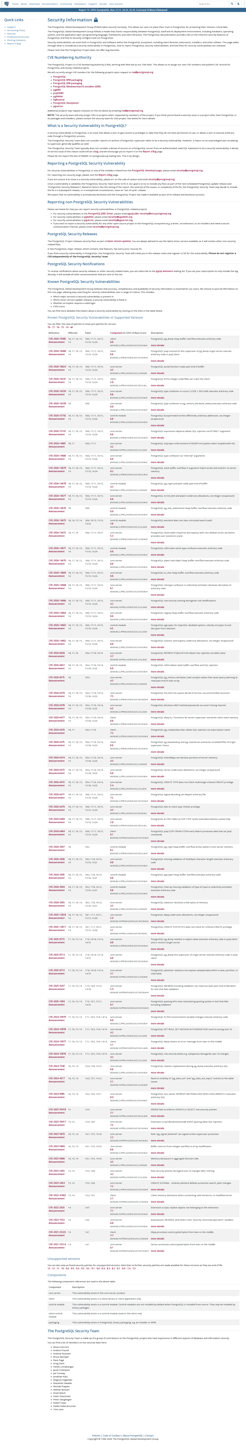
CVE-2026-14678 (57, 483)
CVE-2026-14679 (57, 467)
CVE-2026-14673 (57, 520)
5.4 (111, 785)
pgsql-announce (164, 271)
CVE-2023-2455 (57, 1170)
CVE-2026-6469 (57, 818)
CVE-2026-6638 (57, 652)
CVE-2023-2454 (57, 1182)
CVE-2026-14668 (57, 585)
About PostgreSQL (133, 1435)
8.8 (111, 342)
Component (116, 332)
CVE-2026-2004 (57, 886)
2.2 (111, 1137)
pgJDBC (57, 89)
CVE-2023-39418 (57, 1109)
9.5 (72, 1268)
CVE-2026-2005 (57, 874)
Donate (103, 3)
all (71, 327)
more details (157, 345)
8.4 (103, 1268)
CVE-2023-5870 (57, 1134)
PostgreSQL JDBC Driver (100, 213)
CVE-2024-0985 (57, 1093)
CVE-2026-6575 (57, 677)
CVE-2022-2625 (57, 1207)
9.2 (87, 1268)
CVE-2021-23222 (57, 1232)
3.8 (111, 382)
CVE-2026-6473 (57, 769)
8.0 (111, 1097)
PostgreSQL (59, 76)
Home (15, 3)
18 (49, 327)
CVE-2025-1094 (57, 1001)
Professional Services (18, 36)
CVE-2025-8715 (57, 939)
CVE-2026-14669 (57, 572)
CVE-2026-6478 (57, 705)
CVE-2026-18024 (57, 366)
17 (53, 327)
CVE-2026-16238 (57, 403)
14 (67, 327)
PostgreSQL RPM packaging (67, 80)
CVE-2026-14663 (57, 625)
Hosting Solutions (16, 40)
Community (66, 3)
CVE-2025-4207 (57, 985)
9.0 (98, 1268)
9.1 (93, 1268)
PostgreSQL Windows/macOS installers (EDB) (77, 86)
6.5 (111, 628)
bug (96, 151)
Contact (149, 1435)
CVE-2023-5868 (57, 1158)
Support (93, 3)
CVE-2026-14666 (57, 600)
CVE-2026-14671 (57, 548)
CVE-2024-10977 (57, 1041)
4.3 (111, 369)
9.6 (67, 1268)
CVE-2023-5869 (57, 1146)
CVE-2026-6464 (57, 831)
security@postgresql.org (189, 170)
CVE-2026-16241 (57, 378)
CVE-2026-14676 (57, 508)
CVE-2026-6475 (57, 742)
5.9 (111, 918)
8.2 (111, 471)
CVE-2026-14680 (57, 455)
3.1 (111, 930)
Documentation (50, 3)
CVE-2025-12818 (57, 914)
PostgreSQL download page (147, 170)
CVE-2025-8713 (57, 970)
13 (49, 1268)
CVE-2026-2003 (57, 902)
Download (34, 3)
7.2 (111, 733)
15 (62, 327)
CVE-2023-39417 (57, 1121)
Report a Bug (14, 43)
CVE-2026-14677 (57, 495)
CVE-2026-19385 (57, 338)
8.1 (111, 588)
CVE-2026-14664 (57, 612)
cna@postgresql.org (142, 72)
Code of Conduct (112, 1435)
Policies (96, 1435)
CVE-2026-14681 (57, 443)
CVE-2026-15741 (57, 431)
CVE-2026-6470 (57, 806)
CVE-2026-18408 (57, 351)
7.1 (111, 1210)
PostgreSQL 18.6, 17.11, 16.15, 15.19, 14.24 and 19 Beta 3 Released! (132, 9)
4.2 (111, 446)
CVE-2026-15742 (57, 415)
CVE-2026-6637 (57, 665)
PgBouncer (59, 99)
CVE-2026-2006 (57, 859)
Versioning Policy (16, 30)
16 (58, 327)
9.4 (77, 1268)
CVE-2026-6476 (57, 729)
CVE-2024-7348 (57, 1066)
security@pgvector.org (120, 220)
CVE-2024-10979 (57, 1016)
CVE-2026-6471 (57, 794)
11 (58, 1268)
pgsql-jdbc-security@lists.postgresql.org (149, 213)
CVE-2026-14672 (57, 532)
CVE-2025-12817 (57, 926)
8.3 (108, 1268)
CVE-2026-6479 (57, 692)
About (24, 3)
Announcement (57, 342)
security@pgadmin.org (120, 216)
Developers (80, 3)
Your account (116, 3)
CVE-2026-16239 (57, 391)
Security (11, 33)
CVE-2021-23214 (57, 1244)
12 (53, 1268)
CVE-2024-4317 (57, 1078)
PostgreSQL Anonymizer (66, 102)
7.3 (134, 1268)
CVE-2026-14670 (57, 560)
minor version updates (119, 241)
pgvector (58, 106)
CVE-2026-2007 (57, 846)
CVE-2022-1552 (57, 1219)
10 (62, 1268)
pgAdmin (58, 96)
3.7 (111, 656)
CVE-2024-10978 (57, 1029)
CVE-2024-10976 (57, 1053)
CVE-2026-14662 (57, 640)
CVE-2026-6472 (57, 782)
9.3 (82, 1268)
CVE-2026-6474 (57, 757)
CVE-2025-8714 (57, 954)
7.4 (128, 1268)
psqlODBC (58, 93)
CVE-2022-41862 (57, 1195)
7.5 (111, 696)
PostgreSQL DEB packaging (67, 83)
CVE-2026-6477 (57, 717)
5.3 (111, 535)
